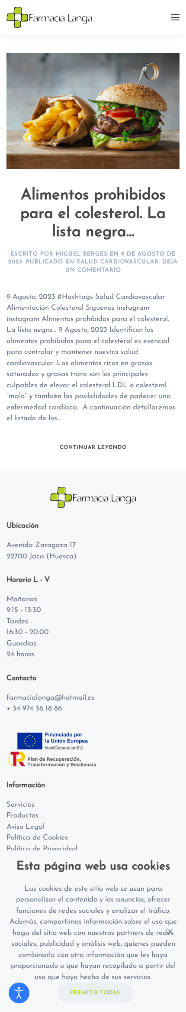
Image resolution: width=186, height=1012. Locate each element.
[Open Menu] (175, 17)
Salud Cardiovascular (118, 262)
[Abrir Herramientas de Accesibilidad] (19, 993)
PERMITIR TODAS (95, 993)
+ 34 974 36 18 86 (34, 708)
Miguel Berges (82, 254)
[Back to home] (50, 17)
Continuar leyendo (93, 447)
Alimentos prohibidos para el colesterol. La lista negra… (93, 214)
